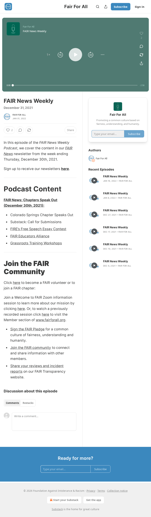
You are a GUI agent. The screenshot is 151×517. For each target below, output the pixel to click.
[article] (118, 180)
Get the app (93, 500)
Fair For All (19, 115)
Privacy (91, 490)
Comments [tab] (12, 403)
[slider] (75, 85)
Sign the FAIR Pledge (27, 329)
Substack (57, 509)
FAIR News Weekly (115, 176)
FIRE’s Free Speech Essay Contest (38, 229)
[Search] (97, 6)
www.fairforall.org (50, 320)
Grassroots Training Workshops (36, 243)
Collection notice (117, 490)
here (65, 169)
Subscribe (120, 6)
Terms (101, 490)
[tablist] (20, 403)
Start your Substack (65, 500)
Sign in (139, 6)
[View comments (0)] (141, 46)
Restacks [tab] (28, 403)
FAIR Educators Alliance (29, 236)
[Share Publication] (105, 6)
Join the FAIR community (30, 348)
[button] (48, 54)
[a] (94, 180)
